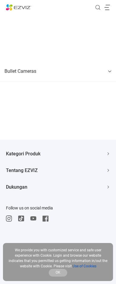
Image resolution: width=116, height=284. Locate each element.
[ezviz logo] (19, 7)
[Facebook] (47, 218)
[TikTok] (22, 218)
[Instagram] (10, 218)
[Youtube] (34, 218)
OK (58, 272)
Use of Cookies (84, 266)
